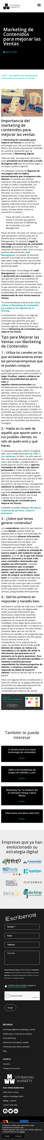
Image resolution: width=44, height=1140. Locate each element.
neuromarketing (16, 75)
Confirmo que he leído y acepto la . (22, 986)
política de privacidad (17, 987)
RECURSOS (8, 1024)
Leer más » (22, 758)
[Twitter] (10, 1111)
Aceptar (7, 1136)
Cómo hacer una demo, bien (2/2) (22, 813)
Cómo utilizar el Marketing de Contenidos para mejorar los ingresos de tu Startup (20, 306)
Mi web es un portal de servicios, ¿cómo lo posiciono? (21, 510)
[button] (39, 5)
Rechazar (18, 1136)
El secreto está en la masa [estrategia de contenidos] (22, 751)
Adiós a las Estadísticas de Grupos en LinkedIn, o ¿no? (22, 771)
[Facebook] (5, 1111)
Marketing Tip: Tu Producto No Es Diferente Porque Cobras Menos (22, 793)
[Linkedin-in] (15, 1111)
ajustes (22, 1132)
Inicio (4, 75)
